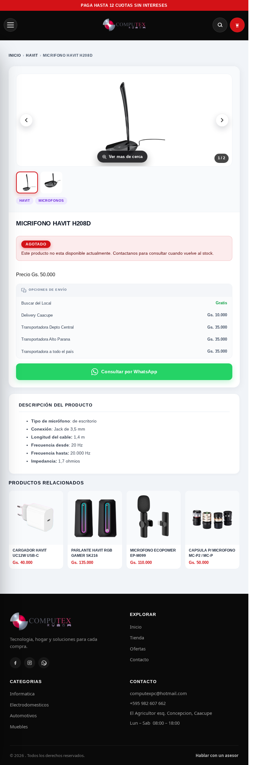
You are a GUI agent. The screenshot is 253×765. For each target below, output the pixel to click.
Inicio (15, 55)
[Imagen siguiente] (222, 120)
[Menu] (10, 25)
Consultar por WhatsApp (129, 371)
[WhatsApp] (43, 662)
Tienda (137, 637)
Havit (32, 55)
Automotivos (23, 715)
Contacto (139, 659)
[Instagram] (29, 662)
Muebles (19, 726)
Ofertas (138, 649)
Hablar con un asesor (217, 755)
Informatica (22, 693)
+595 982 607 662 (148, 703)
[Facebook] (15, 662)
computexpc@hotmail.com (158, 693)
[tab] (27, 182)
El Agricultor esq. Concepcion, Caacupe (171, 713)
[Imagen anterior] (26, 120)
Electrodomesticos (29, 705)
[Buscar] (220, 25)
